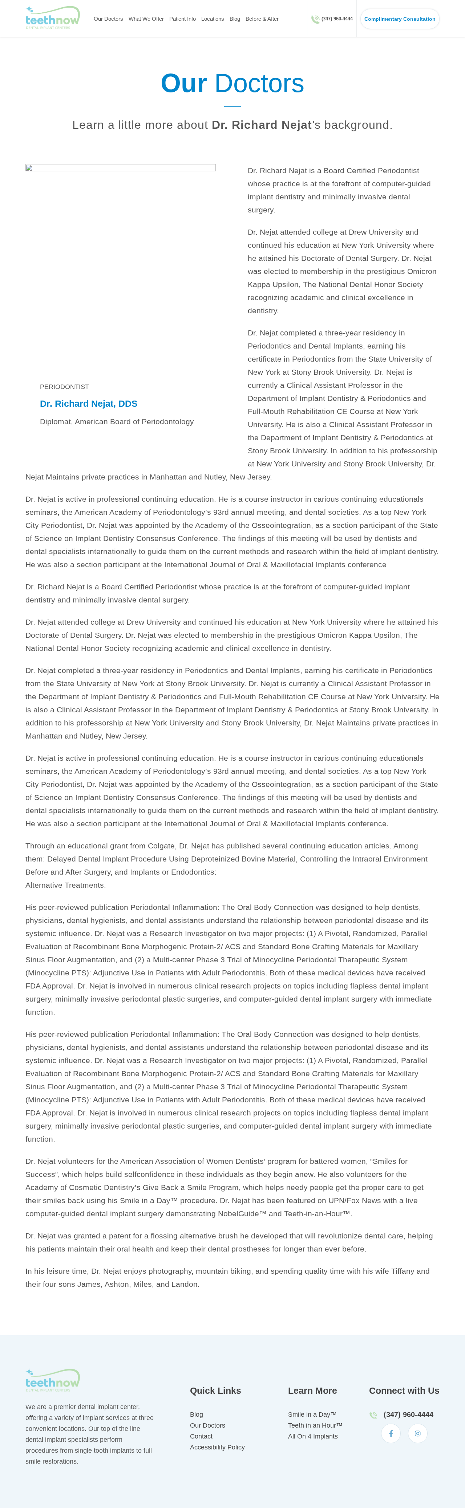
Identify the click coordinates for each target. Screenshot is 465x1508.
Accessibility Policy (217, 1447)
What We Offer (146, 19)
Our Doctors (108, 19)
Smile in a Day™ (312, 1414)
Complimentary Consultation (400, 19)
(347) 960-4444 (337, 18)
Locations (212, 19)
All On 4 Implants (313, 1436)
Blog (235, 19)
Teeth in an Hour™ (315, 1425)
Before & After (262, 19)
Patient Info (182, 19)
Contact (201, 1436)
